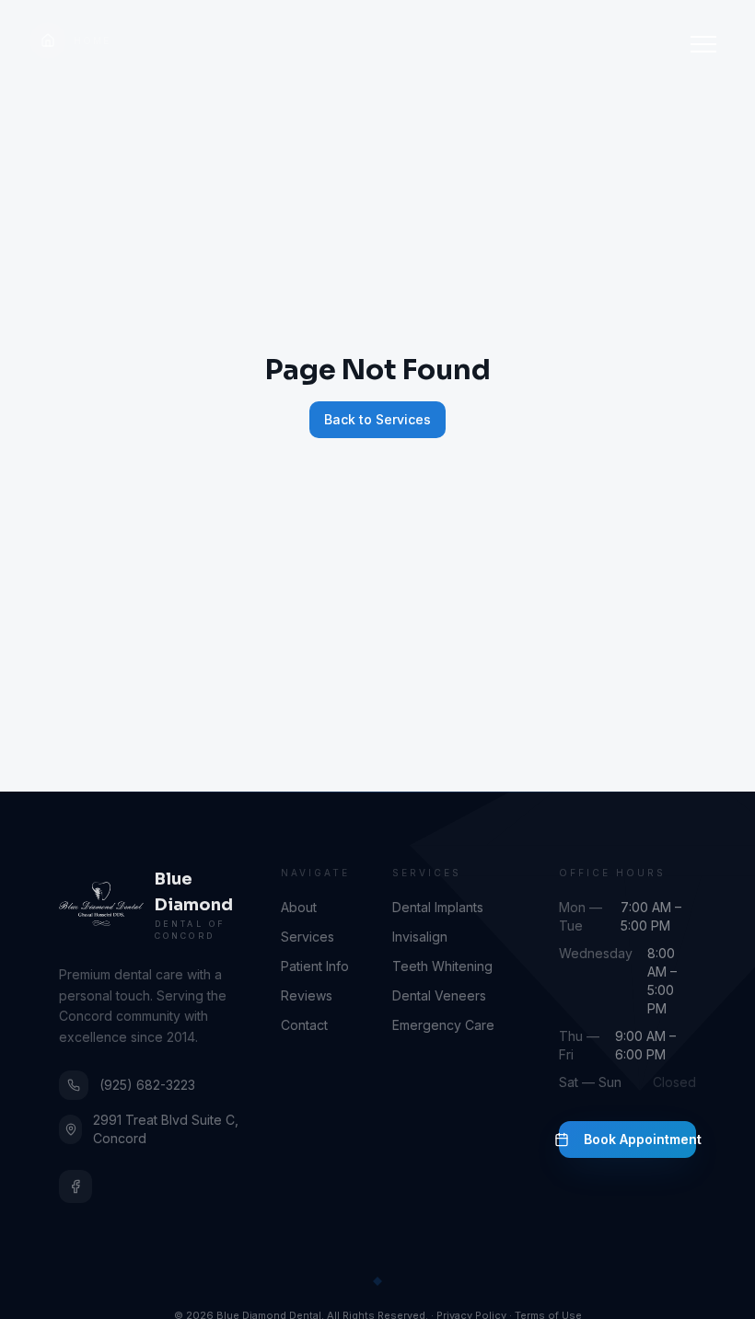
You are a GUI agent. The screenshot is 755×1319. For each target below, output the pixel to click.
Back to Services (377, 419)
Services (307, 936)
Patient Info (315, 966)
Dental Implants (437, 907)
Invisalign (419, 936)
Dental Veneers (439, 995)
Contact (304, 1025)
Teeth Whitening (442, 966)
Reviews (306, 995)
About (299, 907)
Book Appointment (640, 1139)
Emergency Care (443, 1025)
